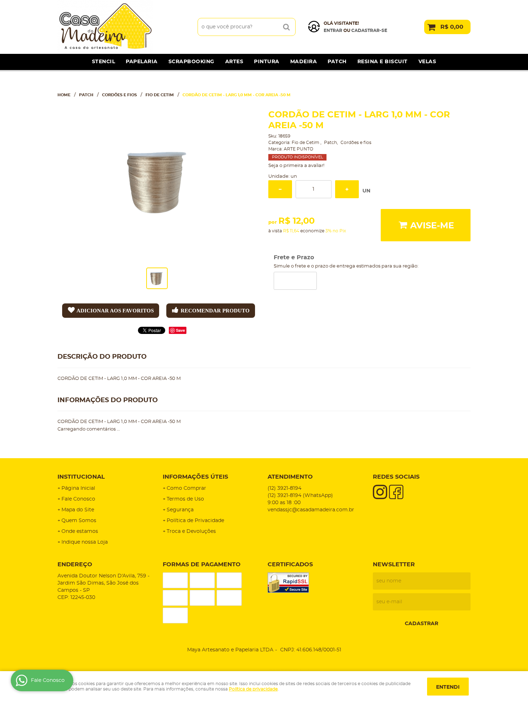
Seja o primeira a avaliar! (296, 165)
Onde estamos (79, 531)
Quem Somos (78, 520)
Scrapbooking (191, 61)
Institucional (81, 477)
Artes (234, 61)
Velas (427, 61)
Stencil (103, 61)
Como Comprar (186, 488)
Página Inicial (78, 488)
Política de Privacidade (195, 520)
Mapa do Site (77, 509)
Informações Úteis (195, 477)
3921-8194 (284, 488)
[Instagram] (380, 492)
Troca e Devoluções (191, 531)
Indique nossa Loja (84, 542)
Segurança (180, 509)
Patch (337, 61)
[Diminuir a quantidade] (280, 189)
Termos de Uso (185, 499)
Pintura (266, 61)
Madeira (303, 61)
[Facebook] (396, 492)
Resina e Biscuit (382, 61)
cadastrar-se (369, 30)
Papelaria (142, 61)
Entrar (333, 30)
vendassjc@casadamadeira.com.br (311, 509)
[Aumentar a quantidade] (347, 189)
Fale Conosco (78, 499)
